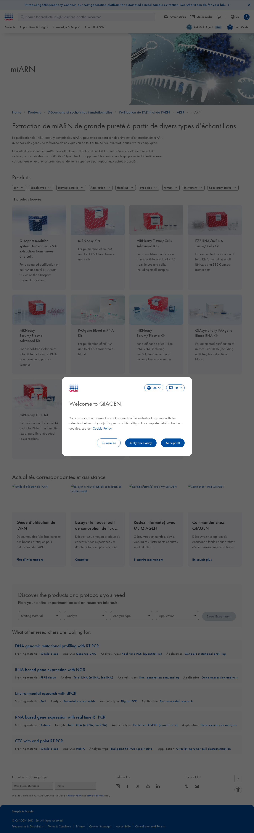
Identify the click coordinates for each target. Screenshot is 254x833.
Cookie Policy (102, 428)
